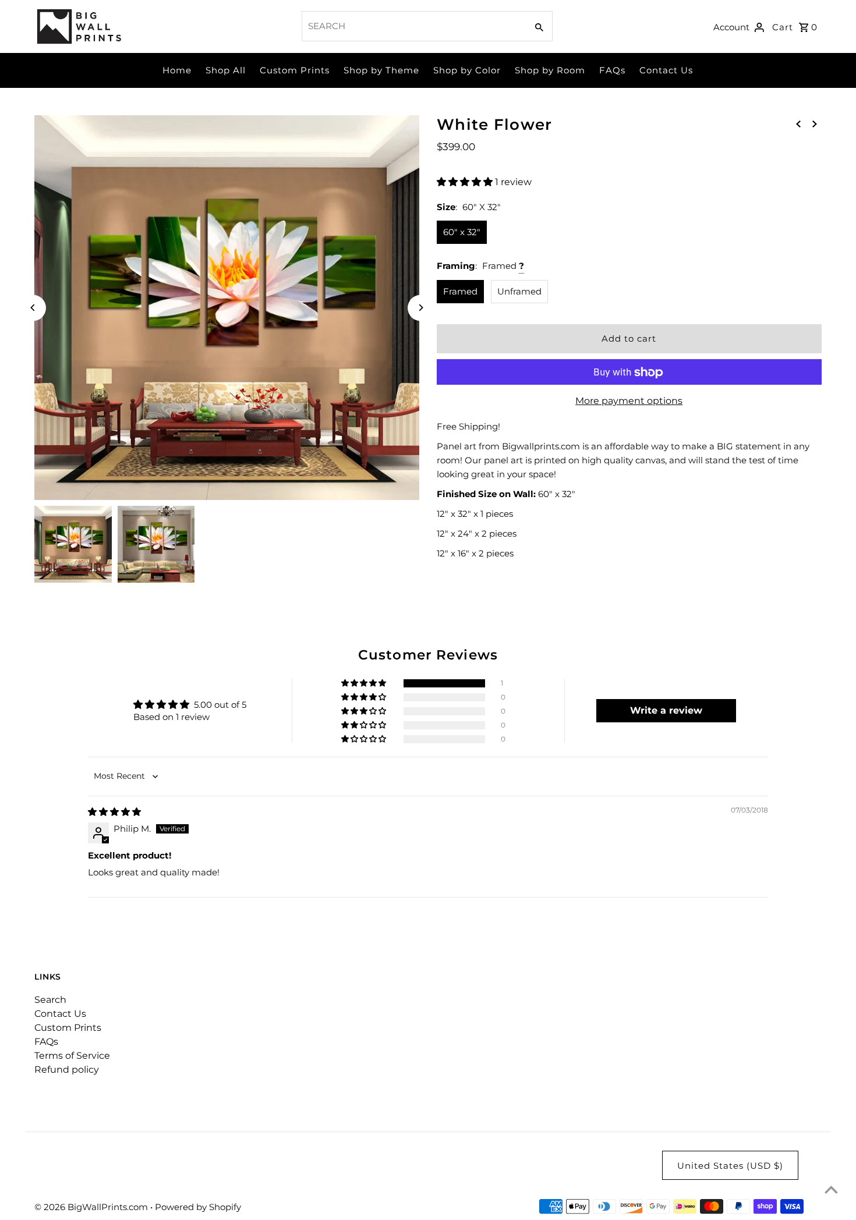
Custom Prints (295, 70)
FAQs (612, 70)
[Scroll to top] (831, 1189)
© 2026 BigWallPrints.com (92, 1206)
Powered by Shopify (198, 1206)
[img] (114, 811)
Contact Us (666, 70)
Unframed (519, 291)
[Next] (421, 308)
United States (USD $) (730, 1165)
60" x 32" (461, 231)
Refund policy (66, 1069)
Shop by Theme (381, 70)
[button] (466, 181)
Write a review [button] (666, 710)
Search (50, 999)
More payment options (628, 401)
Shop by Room (550, 70)
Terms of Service (72, 1055)
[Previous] (33, 308)
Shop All (226, 70)
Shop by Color (467, 70)
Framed (460, 291)
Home (177, 70)
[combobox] (413, 26)
